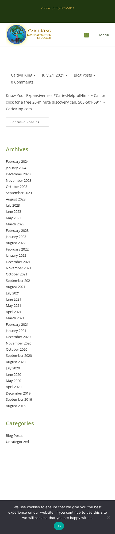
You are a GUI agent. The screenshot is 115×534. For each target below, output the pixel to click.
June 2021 (13, 299)
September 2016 (19, 399)
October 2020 (16, 349)
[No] (108, 517)
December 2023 (18, 174)
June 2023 (13, 211)
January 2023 (16, 236)
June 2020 (13, 374)
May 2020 (13, 380)
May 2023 (13, 217)
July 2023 (13, 205)
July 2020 (13, 368)
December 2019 (18, 393)
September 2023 (19, 192)
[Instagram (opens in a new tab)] (58, 13)
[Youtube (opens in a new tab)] (70, 13)
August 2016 (15, 405)
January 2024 (16, 167)
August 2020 (15, 361)
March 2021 (15, 318)
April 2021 (13, 311)
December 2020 (18, 336)
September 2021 (19, 280)
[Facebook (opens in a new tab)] (52, 13)
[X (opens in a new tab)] (46, 13)
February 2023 (17, 230)
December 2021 (18, 261)
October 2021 (16, 274)
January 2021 (16, 330)
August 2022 (15, 242)
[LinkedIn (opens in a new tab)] (65, 13)
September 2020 (19, 355)
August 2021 (15, 286)
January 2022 (16, 255)
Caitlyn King (21, 75)
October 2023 (16, 186)
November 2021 (18, 268)
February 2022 (17, 249)
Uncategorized (17, 441)
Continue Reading (29, 123)
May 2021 (13, 305)
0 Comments (22, 82)
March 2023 (15, 224)
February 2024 (17, 161)
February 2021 (17, 324)
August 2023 (15, 199)
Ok (58, 526)
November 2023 (18, 180)
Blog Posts (83, 75)
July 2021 (13, 293)
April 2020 (13, 386)
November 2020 (18, 343)
